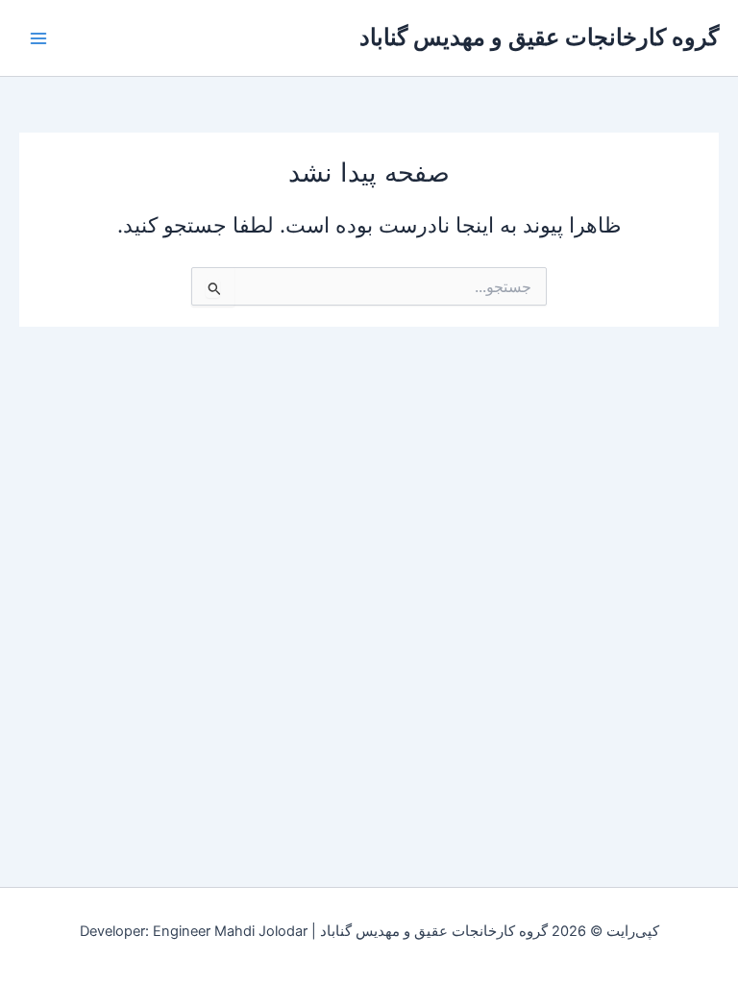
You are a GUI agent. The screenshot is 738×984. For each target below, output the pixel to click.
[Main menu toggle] (38, 37)
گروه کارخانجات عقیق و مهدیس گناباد (539, 37)
